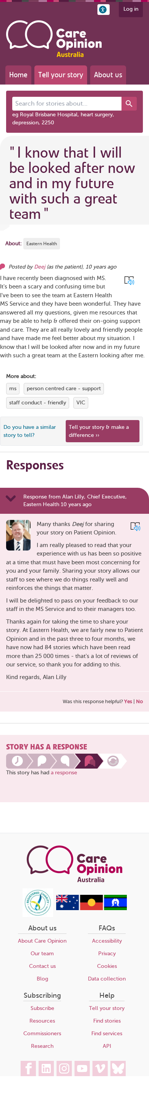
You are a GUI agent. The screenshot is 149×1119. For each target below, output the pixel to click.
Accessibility (107, 941)
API (107, 1046)
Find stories (107, 1021)
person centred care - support (64, 388)
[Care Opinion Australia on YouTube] (82, 1068)
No (139, 701)
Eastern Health (41, 243)
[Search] (129, 104)
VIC (80, 403)
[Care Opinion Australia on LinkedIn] (46, 1068)
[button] (103, 9)
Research (42, 1046)
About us (108, 75)
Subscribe (42, 1008)
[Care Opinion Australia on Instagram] (64, 1068)
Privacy (107, 953)
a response (64, 772)
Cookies (107, 966)
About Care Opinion (42, 941)
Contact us (42, 966)
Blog (42, 979)
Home (18, 75)
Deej (39, 267)
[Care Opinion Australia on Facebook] (28, 1068)
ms (12, 388)
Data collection (107, 979)
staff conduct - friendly (37, 403)
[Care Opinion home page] (54, 38)
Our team (42, 953)
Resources (42, 1021)
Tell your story (60, 75)
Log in (130, 9)
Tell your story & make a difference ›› (99, 431)
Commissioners (42, 1033)
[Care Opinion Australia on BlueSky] (118, 1068)
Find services (106, 1033)
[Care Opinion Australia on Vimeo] (100, 1068)
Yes (128, 701)
